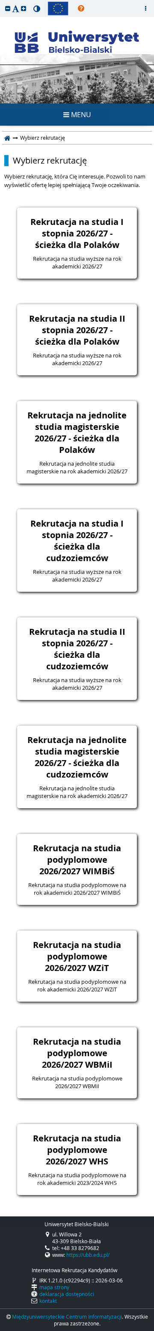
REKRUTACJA (77, 83)
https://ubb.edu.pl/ (88, 1254)
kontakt (48, 1300)
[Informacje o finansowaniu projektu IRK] (58, 8)
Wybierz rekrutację (50, 160)
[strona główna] (7, 137)
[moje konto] (145, 8)
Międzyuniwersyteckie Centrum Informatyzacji (67, 1316)
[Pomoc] (81, 8)
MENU (80, 114)
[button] (7, 8)
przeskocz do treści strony (2, 2)
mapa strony (54, 1287)
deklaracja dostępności (66, 1294)
